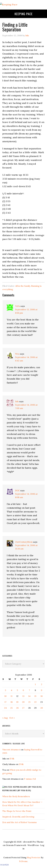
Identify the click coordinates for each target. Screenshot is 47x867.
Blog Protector (33, 857)
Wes (17, 353)
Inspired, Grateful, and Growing (18, 816)
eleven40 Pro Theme (33, 841)
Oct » (12, 717)
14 (29, 696)
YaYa (17, 306)
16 (41, 696)
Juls (17, 401)
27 (23, 708)
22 (35, 702)
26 (17, 708)
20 (23, 702)
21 (29, 702)
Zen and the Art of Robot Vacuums (19, 822)
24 (5, 708)
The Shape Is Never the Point (16, 811)
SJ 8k (12, 758)
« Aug (5, 717)
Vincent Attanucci (11, 749)
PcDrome (23, 861)
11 (11, 696)
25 (11, 708)
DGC (17, 490)
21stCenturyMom (24, 542)
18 (11, 702)
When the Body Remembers (16, 796)
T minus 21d (30, 779)
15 (35, 696)
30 (41, 708)
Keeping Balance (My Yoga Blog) (16, 790)
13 (23, 696)
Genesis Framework (16, 845)
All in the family (22, 286)
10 (5, 696)
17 (5, 702)
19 (17, 702)
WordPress (33, 845)
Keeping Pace (23, 13)
